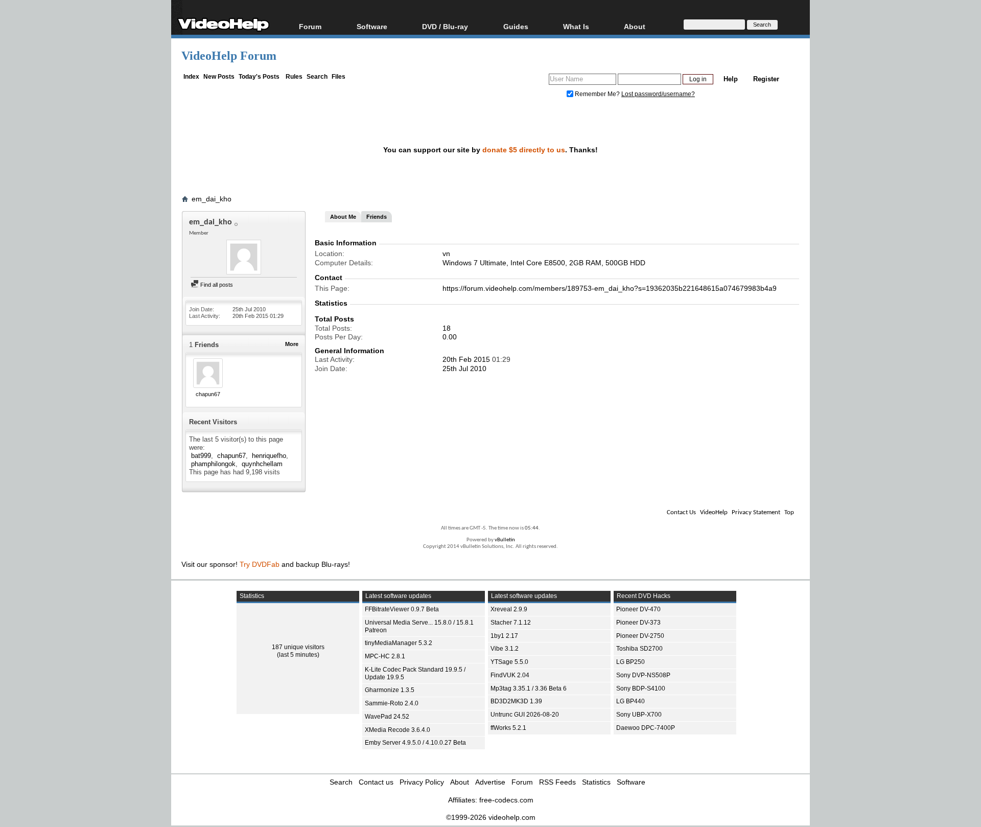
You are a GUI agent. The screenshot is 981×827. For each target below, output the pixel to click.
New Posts (219, 76)
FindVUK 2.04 (510, 675)
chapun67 (208, 394)
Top (789, 512)
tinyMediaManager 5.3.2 (398, 643)
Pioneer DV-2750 (640, 635)
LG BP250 (630, 661)
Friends (376, 217)
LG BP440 (630, 701)
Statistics (596, 782)
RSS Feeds (557, 782)
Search (317, 76)
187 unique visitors (298, 647)
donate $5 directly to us (523, 150)
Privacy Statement (756, 512)
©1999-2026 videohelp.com (490, 817)
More (291, 344)
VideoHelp (714, 512)
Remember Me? (597, 94)
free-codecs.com (506, 800)
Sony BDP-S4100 (640, 688)
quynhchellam (262, 464)
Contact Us (681, 512)
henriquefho (269, 456)
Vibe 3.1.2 (505, 648)
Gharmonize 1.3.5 (389, 690)
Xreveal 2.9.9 (509, 609)
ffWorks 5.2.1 (508, 727)
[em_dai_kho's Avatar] (243, 258)
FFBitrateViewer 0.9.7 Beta (402, 609)
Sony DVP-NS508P (643, 675)
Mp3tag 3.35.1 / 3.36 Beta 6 (529, 688)
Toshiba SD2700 (639, 648)
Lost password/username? (658, 94)
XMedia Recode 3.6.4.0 (397, 729)
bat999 (201, 456)
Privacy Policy (422, 782)
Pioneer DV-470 (638, 609)
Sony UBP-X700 (639, 714)
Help (730, 79)
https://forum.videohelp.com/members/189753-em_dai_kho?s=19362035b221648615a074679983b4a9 (609, 288)
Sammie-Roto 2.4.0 (391, 703)
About (459, 782)
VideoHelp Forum (228, 55)
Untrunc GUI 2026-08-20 (525, 714)
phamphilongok (213, 464)
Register (766, 79)
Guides (515, 26)
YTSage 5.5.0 (509, 661)
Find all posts (216, 285)
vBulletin (505, 540)
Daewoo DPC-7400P (645, 727)
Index (191, 76)
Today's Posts (259, 76)
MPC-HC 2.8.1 (385, 656)
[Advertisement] (910, 255)
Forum (310, 26)
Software (372, 26)
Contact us (376, 782)
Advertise (490, 782)
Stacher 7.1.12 (511, 622)
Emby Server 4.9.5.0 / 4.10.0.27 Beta (415, 742)
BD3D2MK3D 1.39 (516, 701)
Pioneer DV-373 (638, 622)
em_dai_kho (211, 199)
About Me (343, 217)
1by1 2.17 (504, 635)
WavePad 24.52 (387, 716)
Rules (294, 76)
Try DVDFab (259, 564)
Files (338, 76)
